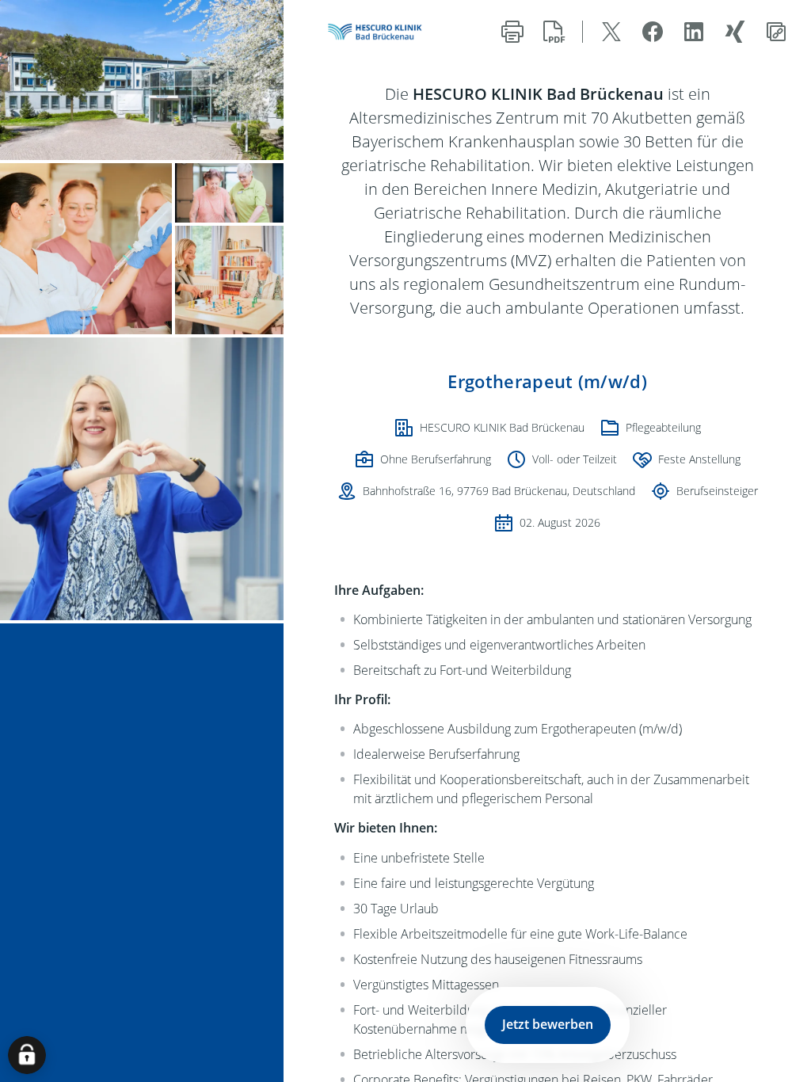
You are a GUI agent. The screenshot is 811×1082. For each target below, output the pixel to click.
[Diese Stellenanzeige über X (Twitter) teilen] (611, 31)
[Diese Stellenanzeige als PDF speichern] (553, 31)
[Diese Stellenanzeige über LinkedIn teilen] (693, 31)
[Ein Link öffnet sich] (378, 32)
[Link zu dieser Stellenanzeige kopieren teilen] (776, 31)
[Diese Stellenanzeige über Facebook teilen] (652, 31)
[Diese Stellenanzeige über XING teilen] (735, 31)
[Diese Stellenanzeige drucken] (512, 31)
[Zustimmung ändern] (27, 1055)
